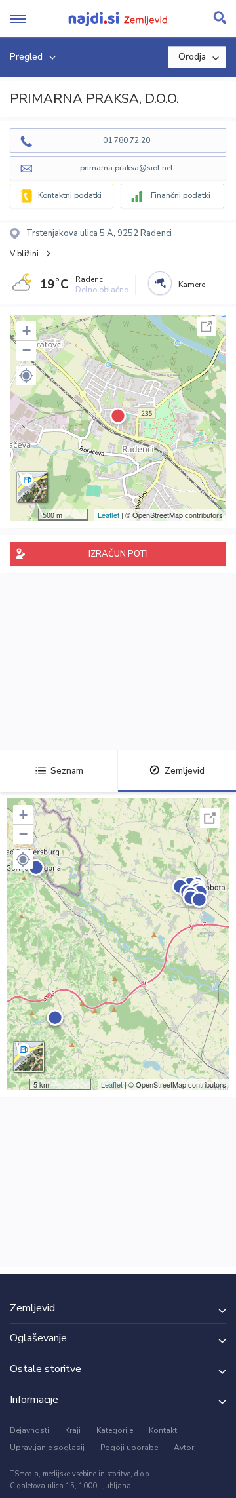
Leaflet (108, 514)
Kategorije (114, 1430)
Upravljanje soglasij (47, 1447)
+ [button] (26, 331)
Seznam (66, 770)
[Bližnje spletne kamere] (160, 283)
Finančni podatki (180, 195)
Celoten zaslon (206, 326)
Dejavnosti (29, 1430)
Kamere (191, 284)
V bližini (24, 253)
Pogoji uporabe (129, 1447)
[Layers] (32, 487)
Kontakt (163, 1430)
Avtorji (186, 1447)
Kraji (73, 1430)
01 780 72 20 (126, 140)
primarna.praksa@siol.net (126, 168)
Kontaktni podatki (70, 195)
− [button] (26, 350)
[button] (26, 375)
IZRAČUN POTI (118, 554)
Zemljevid (185, 770)
